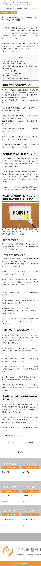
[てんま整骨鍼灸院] (20, 551)
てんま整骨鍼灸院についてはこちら (13, 435)
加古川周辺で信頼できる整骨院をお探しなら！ (17, 78)
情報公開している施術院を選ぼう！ (14, 76)
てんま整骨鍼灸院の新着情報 (8, 12)
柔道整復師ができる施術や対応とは (14, 63)
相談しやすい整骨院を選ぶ (14, 73)
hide (22, 57)
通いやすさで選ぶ (11, 71)
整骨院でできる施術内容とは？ (12, 61)
